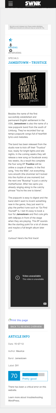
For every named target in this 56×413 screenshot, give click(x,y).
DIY (17, 365)
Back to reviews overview (26, 326)
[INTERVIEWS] (10, 45)
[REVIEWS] (10, 40)
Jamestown (20, 358)
